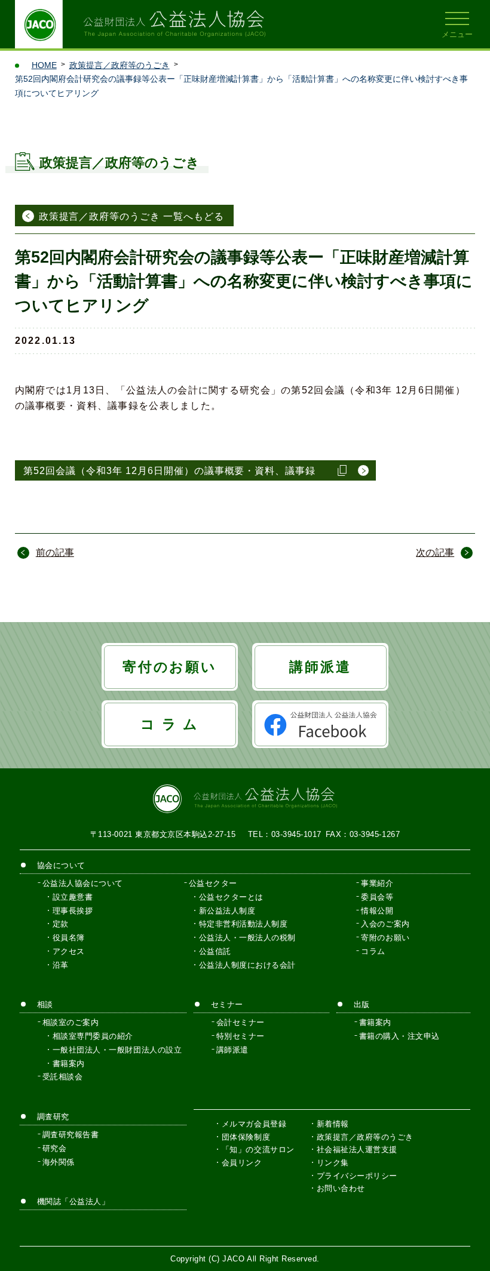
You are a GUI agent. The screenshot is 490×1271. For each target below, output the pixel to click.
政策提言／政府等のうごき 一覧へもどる (131, 216)
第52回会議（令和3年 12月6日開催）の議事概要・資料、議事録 (169, 471)
